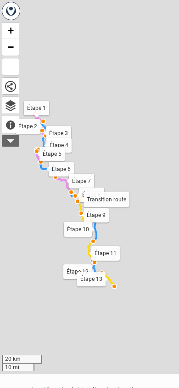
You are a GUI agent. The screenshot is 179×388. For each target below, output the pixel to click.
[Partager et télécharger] (10, 86)
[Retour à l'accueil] (11, 11)
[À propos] (10, 124)
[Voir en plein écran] (10, 66)
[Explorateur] (10, 105)
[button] (114, 286)
